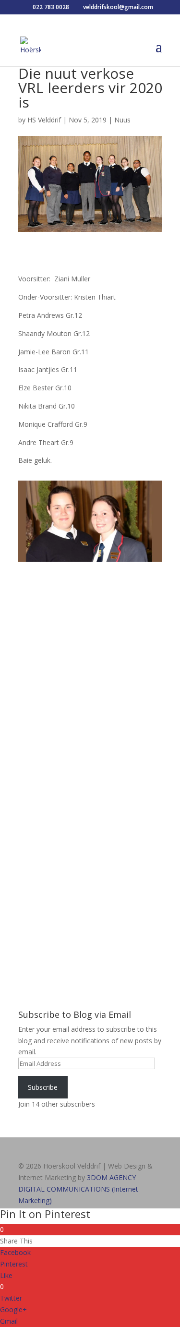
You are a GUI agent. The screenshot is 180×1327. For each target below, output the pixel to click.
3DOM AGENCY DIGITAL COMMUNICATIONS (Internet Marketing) (78, 1189)
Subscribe (43, 1087)
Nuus (122, 119)
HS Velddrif (44, 119)
